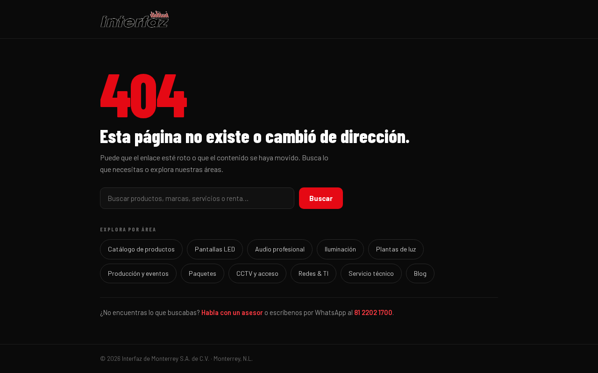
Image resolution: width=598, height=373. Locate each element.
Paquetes (202, 273)
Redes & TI (313, 273)
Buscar (321, 198)
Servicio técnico (371, 273)
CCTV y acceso (257, 273)
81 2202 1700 (373, 312)
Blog (420, 273)
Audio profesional (280, 249)
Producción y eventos (138, 273)
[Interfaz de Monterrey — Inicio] (299, 19)
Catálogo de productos (141, 249)
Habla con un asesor (232, 312)
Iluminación (340, 249)
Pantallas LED (215, 249)
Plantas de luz (396, 249)
